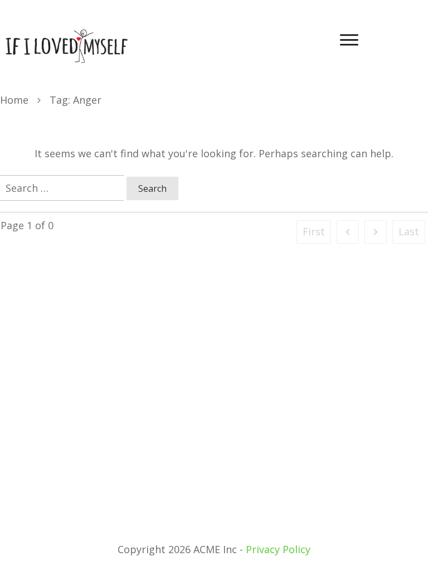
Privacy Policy (278, 549)
